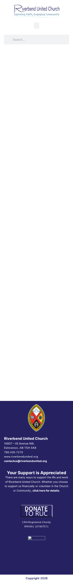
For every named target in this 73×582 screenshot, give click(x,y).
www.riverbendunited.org (21, 456)
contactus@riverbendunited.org (25, 461)
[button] (36, 25)
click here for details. (46, 490)
